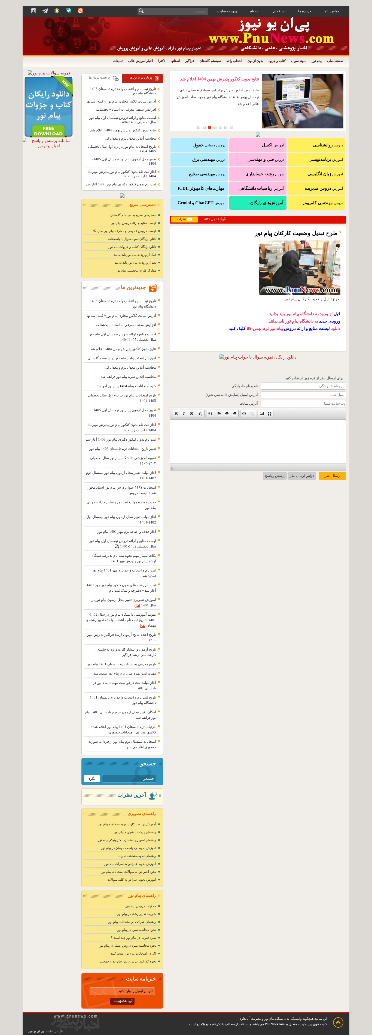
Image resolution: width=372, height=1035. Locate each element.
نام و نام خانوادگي (244, 386)
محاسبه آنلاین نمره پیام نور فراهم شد (128, 377)
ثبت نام (255, 11)
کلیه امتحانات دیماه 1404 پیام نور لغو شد (126, 386)
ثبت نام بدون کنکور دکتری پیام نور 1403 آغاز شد (121, 184)
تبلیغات (118, 61)
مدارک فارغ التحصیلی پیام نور (136, 270)
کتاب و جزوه (277, 61)
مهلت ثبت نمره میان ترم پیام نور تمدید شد (124, 673)
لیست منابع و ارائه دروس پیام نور (133, 223)
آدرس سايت (249, 403)
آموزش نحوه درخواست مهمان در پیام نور (128, 848)
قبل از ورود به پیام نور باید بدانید (135, 255)
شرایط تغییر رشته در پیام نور (136, 914)
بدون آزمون (255, 61)
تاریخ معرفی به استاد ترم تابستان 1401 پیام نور (121, 664)
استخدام (279, 11)
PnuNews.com (275, 1024)
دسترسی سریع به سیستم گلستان (133, 215)
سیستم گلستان (210, 61)
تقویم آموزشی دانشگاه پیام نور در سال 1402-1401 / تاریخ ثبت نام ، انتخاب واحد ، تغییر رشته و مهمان (121, 619)
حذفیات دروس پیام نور (141, 906)
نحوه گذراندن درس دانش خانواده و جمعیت (127, 961)
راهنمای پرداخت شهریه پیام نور (135, 832)
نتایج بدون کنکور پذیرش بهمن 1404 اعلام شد (219, 79)
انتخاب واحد (234, 61)
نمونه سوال (298, 61)
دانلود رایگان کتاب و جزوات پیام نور (132, 247)
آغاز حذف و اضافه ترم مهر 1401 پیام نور (126, 531)
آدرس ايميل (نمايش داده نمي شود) (232, 395)
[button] (176, 413)
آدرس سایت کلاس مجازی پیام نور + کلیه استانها (121, 101)
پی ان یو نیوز (36, 1031)
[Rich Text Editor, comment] (258, 441)
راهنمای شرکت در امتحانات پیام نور (132, 922)
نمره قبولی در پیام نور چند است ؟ (133, 938)
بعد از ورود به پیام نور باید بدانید (135, 262)
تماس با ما (331, 11)
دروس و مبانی (209, 145)
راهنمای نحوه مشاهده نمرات (137, 856)
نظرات (181, 219)
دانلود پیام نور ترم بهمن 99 (284, 328)
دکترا (161, 61)
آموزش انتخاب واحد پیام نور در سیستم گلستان (122, 358)
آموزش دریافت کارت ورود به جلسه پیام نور (127, 824)
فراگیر (189, 61)
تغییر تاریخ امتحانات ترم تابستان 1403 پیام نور (122, 449)
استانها (175, 61)
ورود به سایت (227, 11)
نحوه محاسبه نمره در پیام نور (136, 930)
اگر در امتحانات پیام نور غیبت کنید (133, 953)
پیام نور (317, 61)
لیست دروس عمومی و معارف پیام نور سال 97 (124, 231)
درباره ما (304, 11)
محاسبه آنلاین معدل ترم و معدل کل (130, 138)
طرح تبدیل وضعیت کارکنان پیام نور (296, 233)
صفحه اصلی (335, 61)
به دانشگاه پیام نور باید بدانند (304, 321)
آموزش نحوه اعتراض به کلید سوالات (131, 879)
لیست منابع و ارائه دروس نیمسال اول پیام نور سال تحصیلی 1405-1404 (122, 120)
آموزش (326, 159)
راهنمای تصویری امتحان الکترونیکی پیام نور (127, 840)
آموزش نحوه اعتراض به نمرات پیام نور (130, 864)
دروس (328, 145)
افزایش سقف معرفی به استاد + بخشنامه (126, 109)
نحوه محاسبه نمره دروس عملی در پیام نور (127, 945)
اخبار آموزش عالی (140, 61)
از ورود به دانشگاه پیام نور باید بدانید (304, 313)
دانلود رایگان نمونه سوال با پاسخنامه (132, 239)
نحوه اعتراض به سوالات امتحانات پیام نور (128, 872)
